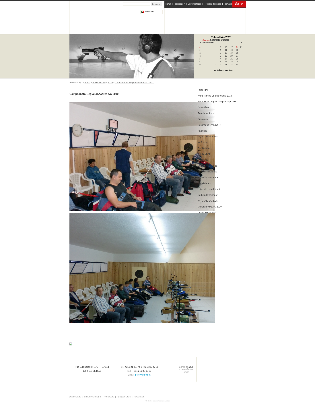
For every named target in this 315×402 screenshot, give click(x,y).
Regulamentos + (206, 113)
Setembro (215, 40)
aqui (190, 367)
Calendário (203, 107)
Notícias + (202, 142)
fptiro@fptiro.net (142, 375)
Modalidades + (205, 183)
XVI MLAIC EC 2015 (208, 201)
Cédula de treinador (207, 195)
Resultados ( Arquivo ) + (209, 125)
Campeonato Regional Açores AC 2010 (134, 82)
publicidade (75, 396)
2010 (110, 82)
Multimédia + (204, 160)
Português (149, 11)
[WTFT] (220, 21)
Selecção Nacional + (208, 177)
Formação (228, 4)
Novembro (208, 42)
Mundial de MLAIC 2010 (210, 206)
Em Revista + (99, 82)
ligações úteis (124, 396)
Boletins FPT (204, 154)
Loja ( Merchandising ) (209, 189)
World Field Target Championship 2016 (217, 101)
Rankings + (203, 131)
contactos (109, 396)
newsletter (139, 396)
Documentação (194, 4)
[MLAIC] (205, 19)
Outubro (225, 40)
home (87, 82)
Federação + (179, 4)
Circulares (203, 119)
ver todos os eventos (223, 70)
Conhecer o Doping (207, 166)
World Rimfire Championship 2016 (215, 96)
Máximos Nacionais (207, 171)
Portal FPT (203, 90)
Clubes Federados (207, 212)
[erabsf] (235, 19)
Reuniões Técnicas (212, 4)
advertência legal (92, 396)
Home (168, 4)
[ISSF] (176, 19)
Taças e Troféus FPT (208, 136)
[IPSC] (190, 19)
